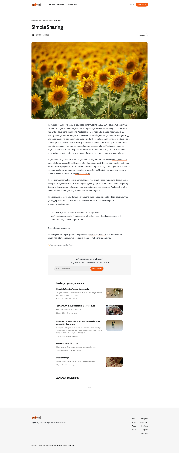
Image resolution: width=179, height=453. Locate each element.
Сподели (142, 35)
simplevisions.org (82, 173)
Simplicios (52, 238)
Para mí (133, 430)
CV (135, 433)
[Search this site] (126, 4)
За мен (133, 422)
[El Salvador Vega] (89, 362)
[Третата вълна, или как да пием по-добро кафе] (89, 310)
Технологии (61, 4)
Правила (144, 426)
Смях (71, 245)
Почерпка (144, 419)
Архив (134, 419)
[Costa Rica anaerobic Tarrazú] (89, 347)
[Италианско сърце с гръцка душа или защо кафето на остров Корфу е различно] (89, 329)
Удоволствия (72, 4)
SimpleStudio (98, 170)
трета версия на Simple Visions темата (79, 180)
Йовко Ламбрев (43, 35)
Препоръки (144, 422)
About (134, 426)
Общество (51, 4)
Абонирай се (142, 5)
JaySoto (92, 234)
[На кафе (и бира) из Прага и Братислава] (89, 293)
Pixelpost (112, 125)
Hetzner (71, 445)
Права (145, 430)
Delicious (102, 234)
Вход (132, 4)
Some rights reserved (55, 445)
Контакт (144, 433)
